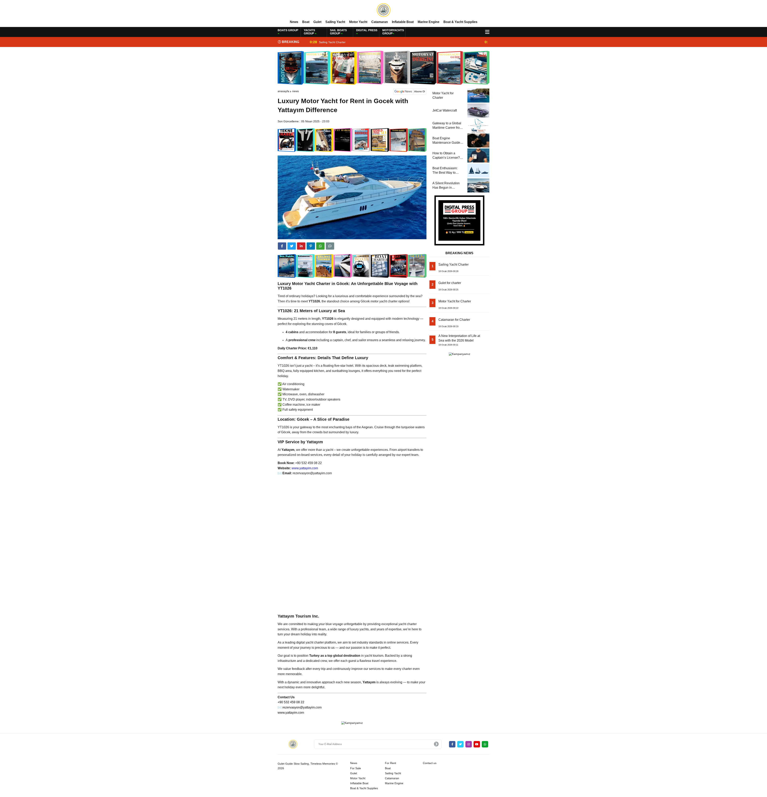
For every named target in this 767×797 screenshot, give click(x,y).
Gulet (317, 22)
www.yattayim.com (305, 468)
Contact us (429, 763)
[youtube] (477, 744)
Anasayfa (283, 91)
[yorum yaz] (330, 246)
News (294, 22)
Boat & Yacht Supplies (460, 22)
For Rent (390, 763)
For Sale (355, 768)
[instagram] (468, 744)
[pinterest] (310, 246)
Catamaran (379, 22)
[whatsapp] (485, 744)
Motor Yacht (358, 22)
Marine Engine (428, 22)
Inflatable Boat (403, 22)
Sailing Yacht (335, 22)
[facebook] (282, 246)
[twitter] (291, 246)
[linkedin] (301, 246)
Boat (305, 22)
